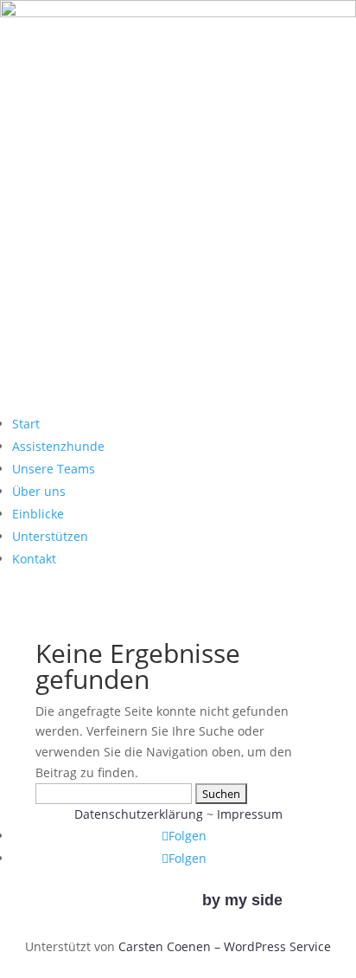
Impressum (250, 814)
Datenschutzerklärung (138, 814)
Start (26, 423)
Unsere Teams (53, 468)
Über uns (39, 491)
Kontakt (34, 558)
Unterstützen (50, 536)
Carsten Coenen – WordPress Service (224, 946)
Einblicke (38, 513)
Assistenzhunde (58, 446)
